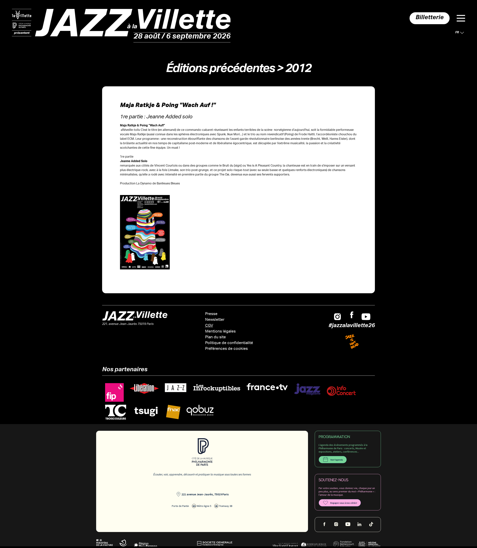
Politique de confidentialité (229, 343)
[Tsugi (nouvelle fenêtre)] (146, 411)
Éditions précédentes (220, 70)
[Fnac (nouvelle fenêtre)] (173, 412)
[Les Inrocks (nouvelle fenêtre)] (216, 388)
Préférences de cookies (226, 349)
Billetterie (430, 18)
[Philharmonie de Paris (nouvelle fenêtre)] (21, 26)
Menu (461, 18)
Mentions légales (220, 332)
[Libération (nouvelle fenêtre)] (144, 389)
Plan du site (215, 337)
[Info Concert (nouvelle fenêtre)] (341, 391)
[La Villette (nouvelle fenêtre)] (21, 15)
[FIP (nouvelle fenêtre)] (114, 392)
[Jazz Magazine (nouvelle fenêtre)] (307, 389)
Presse (211, 314)
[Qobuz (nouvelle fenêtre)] (200, 410)
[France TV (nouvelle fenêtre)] (267, 387)
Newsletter (215, 320)
